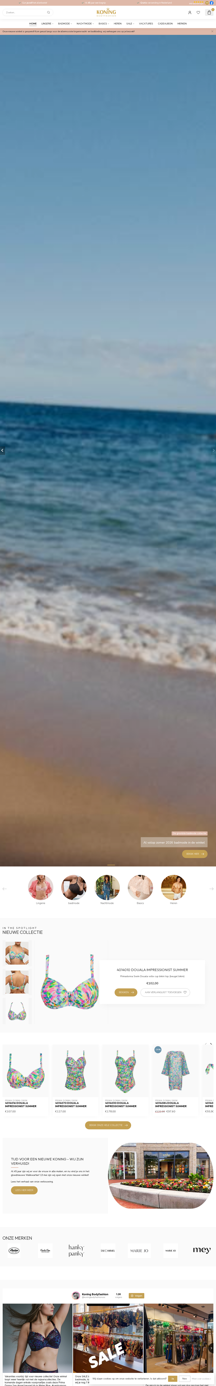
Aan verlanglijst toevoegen (163, 992)
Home (33, 23)
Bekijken (124, 992)
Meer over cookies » (201, 1378)
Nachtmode (84, 23)
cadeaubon (165, 23)
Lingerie (46, 23)
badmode (64, 23)
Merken (182, 23)
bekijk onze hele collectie (106, 1125)
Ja (173, 1378)
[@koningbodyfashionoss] (76, 1295)
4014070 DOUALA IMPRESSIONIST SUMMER (71, 1105)
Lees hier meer (24, 1190)
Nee (184, 1378)
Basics (103, 23)
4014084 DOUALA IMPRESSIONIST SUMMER (171, 1105)
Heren (118, 23)
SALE (129, 23)
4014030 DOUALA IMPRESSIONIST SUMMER (121, 1105)
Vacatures (146, 23)
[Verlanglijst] (198, 12)
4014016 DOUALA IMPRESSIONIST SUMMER (20, 1105)
